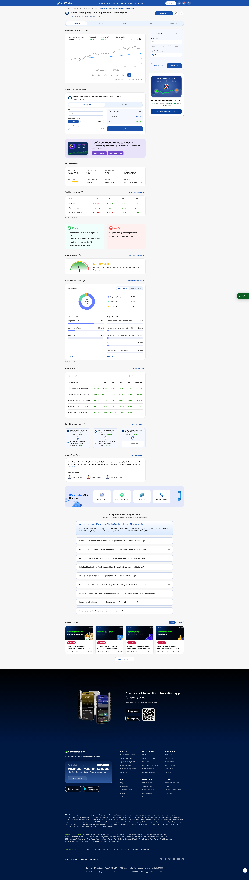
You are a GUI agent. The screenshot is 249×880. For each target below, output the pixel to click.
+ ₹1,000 (155, 47)
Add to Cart (158, 66)
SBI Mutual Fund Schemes (89, 841)
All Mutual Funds (125, 765)
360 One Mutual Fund (119, 834)
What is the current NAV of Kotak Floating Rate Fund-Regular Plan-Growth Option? (113, 524)
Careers (168, 772)
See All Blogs (123, 659)
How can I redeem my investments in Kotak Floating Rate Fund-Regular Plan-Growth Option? (117, 593)
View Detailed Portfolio (135, 280)
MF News (123, 793)
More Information (136, 455)
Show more (71, 466)
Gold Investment (148, 769)
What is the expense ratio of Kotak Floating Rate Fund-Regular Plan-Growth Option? (114, 541)
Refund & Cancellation (173, 790)
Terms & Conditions (172, 783)
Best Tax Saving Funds (128, 769)
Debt (72, 16)
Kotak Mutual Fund (71, 841)
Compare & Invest (148, 790)
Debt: (122, 288)
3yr (117, 75)
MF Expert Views (126, 790)
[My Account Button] (190, 3)
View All (70, 356)
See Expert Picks (115, 153)
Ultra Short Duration (84, 16)
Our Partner (169, 758)
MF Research (124, 786)
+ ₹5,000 (174, 47)
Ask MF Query (170, 765)
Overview (76, 23)
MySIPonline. (80, 859)
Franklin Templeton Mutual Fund (125, 839)
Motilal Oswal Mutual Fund (156, 834)
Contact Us (169, 769)
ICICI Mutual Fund (88, 834)
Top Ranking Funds (126, 758)
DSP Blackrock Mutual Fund (75, 839)
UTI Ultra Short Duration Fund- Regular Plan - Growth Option (77, 412)
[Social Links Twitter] (169, 859)
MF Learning (124, 797)
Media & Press (170, 762)
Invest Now (163, 13)
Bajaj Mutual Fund (103, 834)
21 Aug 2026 (135, 79)
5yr (123, 75)
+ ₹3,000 (164, 47)
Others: (136, 288)
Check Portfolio (99, 153)
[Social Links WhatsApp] (182, 859)
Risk (124, 23)
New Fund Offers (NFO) (150, 765)
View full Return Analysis (134, 192)
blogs (172, 622)
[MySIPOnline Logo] (64, 3)
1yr (111, 75)
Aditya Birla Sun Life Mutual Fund (112, 837)
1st (155, 54)
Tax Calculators (147, 786)
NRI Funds (123, 772)
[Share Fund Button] (182, 13)
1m (87, 75)
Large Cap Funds (83, 849)
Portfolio (149, 23)
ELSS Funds (95, 849)
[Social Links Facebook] (161, 859)
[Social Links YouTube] (174, 859)
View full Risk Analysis (135, 255)
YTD (105, 75)
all (129, 75)
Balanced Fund (118, 849)
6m (99, 75)
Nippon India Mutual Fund (110, 841)
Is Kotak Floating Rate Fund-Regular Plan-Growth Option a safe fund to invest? (111, 567)
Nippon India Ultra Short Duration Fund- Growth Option (78, 406)
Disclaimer (169, 793)
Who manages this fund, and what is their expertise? (101, 611)
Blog (121, 783)
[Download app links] (132, 711)
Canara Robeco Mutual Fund (136, 837)
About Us (168, 755)
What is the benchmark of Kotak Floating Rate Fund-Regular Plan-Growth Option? (113, 549)
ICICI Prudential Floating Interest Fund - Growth (78, 389)
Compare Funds (137, 368)
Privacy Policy (170, 786)
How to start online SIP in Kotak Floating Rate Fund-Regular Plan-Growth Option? (112, 585)
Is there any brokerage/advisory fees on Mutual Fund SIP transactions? (108, 602)
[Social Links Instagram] (178, 859)
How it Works (147, 793)
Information (173, 23)
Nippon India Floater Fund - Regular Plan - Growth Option (79, 401)
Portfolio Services (148, 772)
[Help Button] (245, 870)
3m (93, 75)
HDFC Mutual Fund (91, 837)
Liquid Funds (106, 849)
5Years (98, 121)
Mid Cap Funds (145, 849)
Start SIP (174, 66)
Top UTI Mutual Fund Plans (148, 839)
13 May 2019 (119, 79)
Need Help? (171, 3)
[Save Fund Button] (176, 13)
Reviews (145, 797)
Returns (100, 23)
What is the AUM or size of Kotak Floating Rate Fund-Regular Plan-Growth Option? (113, 558)
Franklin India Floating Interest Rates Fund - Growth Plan (79, 395)
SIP (132, 376)
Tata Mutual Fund (166, 839)
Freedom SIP (146, 762)
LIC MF (167, 837)
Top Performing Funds (127, 762)
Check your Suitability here (165, 111)
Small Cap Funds (131, 849)
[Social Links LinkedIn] (165, 859)
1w (82, 75)
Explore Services (76, 778)
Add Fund (134, 444)
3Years (85, 121)
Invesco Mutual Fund (155, 837)
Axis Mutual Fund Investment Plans (99, 839)
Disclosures (169, 797)
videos (180, 622)
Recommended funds (127, 755)
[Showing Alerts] (140, 39)
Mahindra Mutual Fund (137, 834)
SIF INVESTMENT (148, 758)
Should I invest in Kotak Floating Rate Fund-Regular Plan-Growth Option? (109, 576)
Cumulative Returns (75, 376)
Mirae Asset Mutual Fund (74, 837)
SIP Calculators (147, 783)
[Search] (179, 3)
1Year (73, 121)
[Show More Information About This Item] (82, 192)
